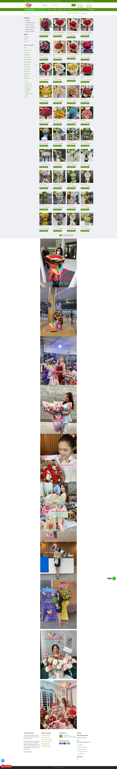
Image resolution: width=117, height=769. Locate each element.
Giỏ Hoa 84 (83, 120)
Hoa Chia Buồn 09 (42, 184)
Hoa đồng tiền (28, 89)
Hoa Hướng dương (28, 93)
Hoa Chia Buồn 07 (70, 162)
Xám (26, 39)
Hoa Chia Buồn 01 (42, 141)
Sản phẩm (60, 9)
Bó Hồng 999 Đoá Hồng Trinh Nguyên (86, 77)
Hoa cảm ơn (26, 52)
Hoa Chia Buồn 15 (70, 205)
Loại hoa (26, 80)
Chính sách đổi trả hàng (46, 741)
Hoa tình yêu (26, 71)
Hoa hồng (27, 91)
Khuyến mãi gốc (27, 73)
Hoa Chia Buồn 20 (84, 226)
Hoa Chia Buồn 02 (56, 141)
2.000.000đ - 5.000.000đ (30, 27)
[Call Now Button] (114, 578)
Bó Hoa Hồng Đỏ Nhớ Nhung (45, 32)
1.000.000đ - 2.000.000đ (30, 22)
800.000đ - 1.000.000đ (29, 31)
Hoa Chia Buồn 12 (84, 184)
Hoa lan (26, 95)
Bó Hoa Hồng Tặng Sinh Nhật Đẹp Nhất (45, 55)
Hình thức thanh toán (45, 737)
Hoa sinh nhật (27, 64)
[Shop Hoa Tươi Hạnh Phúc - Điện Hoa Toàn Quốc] (32, 5)
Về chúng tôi (80, 745)
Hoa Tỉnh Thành (27, 69)
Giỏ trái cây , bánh (27, 50)
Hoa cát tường (28, 88)
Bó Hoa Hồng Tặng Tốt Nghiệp (73, 54)
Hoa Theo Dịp (27, 66)
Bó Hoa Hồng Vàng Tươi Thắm (73, 76)
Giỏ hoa (25, 47)
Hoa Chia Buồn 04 (84, 141)
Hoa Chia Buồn (27, 54)
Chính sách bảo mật (45, 743)
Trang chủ (49, 9)
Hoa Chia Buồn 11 (70, 184)
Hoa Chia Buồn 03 (70, 141)
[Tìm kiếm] (74, 5)
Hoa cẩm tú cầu (28, 86)
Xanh (27, 41)
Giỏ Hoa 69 (41, 120)
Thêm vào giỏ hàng (43, 36)
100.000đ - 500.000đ (29, 24)
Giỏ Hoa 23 (69, 99)
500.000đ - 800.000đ (29, 29)
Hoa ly (26, 96)
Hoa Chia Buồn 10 (56, 184)
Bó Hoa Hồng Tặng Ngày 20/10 (59, 32)
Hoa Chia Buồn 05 (42, 162)
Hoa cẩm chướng (28, 84)
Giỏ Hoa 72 (55, 120)
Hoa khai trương (27, 57)
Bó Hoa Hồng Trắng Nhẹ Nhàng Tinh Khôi (59, 77)
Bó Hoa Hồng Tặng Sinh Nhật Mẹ (59, 55)
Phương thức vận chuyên (46, 739)
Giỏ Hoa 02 (55, 99)
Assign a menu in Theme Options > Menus (85, 1)
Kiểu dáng (26, 76)
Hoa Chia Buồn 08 (84, 162)
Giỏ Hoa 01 (41, 99)
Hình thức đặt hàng (45, 735)
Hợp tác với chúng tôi (82, 747)
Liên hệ (69, 9)
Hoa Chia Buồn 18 (56, 226)
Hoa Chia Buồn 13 (42, 205)
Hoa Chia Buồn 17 (42, 226)
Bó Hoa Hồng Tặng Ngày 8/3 (86, 32)
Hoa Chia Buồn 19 (70, 226)
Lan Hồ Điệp (26, 78)
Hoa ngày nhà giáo (28, 59)
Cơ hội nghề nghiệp (82, 749)
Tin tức (65, 9)
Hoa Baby (27, 82)
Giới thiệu (54, 9)
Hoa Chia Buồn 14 (56, 205)
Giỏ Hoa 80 (69, 120)
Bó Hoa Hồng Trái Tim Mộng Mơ (45, 77)
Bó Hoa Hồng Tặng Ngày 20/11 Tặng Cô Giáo (73, 33)
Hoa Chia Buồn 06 (56, 162)
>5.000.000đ (27, 20)
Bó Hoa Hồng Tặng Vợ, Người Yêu (86, 55)
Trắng (27, 36)
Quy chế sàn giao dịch (82, 751)
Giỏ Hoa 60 (83, 99)
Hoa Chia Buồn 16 (84, 205)
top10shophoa (81, 753)
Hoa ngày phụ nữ (27, 62)
